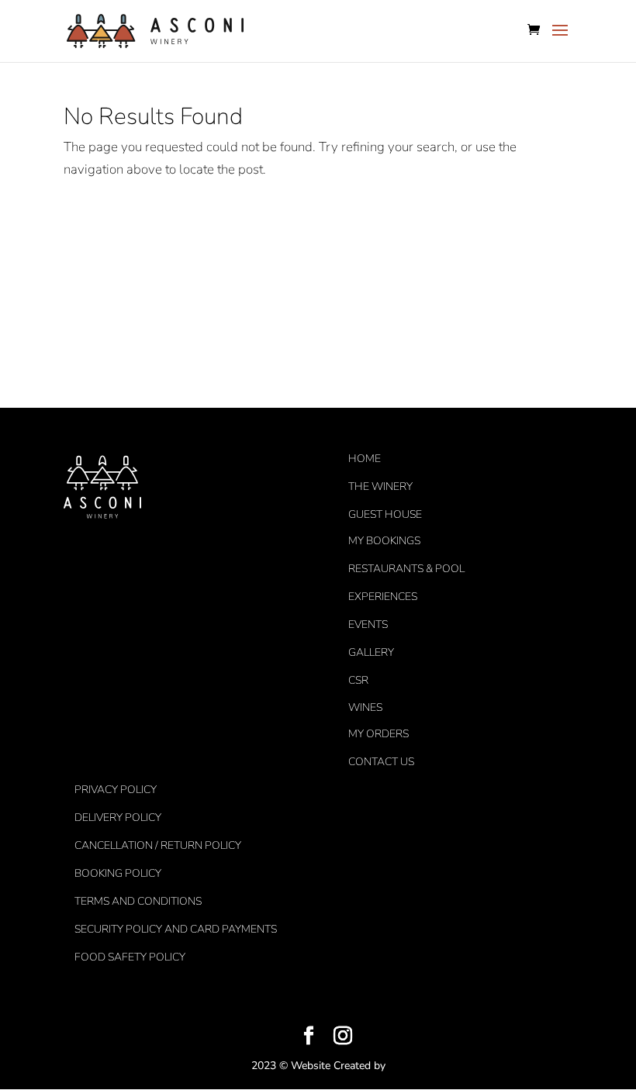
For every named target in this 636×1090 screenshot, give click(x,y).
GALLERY (371, 652)
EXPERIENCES (382, 596)
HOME (364, 458)
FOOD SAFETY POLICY (129, 957)
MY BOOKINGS (384, 540)
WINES (365, 707)
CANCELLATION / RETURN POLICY (157, 845)
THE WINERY (380, 486)
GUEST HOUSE (385, 514)
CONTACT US (381, 761)
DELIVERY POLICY (117, 817)
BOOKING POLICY (117, 873)
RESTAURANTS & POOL (406, 568)
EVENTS (368, 624)
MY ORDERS (378, 733)
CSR (358, 680)
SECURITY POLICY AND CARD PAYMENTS (175, 929)
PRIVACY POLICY (115, 789)
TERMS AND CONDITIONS (138, 901)
